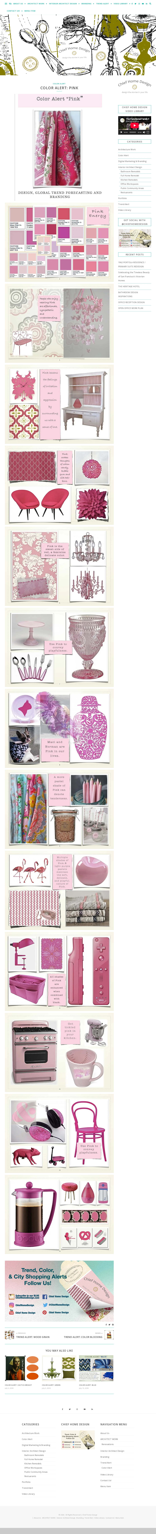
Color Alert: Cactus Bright (18, 1385)
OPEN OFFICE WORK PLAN (130, 308)
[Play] (121, 132)
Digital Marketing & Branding (132, 161)
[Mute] (144, 132)
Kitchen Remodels (129, 179)
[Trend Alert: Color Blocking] (109, 1334)
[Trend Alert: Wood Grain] (9, 1334)
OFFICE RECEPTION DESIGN (131, 302)
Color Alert (59, 84)
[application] (134, 125)
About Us (18, 3)
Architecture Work (127, 149)
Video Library (121, 3)
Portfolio (122, 198)
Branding (86, 3)
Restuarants (126, 192)
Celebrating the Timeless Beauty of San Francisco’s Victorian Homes (134, 276)
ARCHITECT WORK (36, 3)
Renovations (108, 1444)
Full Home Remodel (130, 175)
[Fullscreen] (148, 132)
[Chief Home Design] (78, 45)
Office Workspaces (130, 184)
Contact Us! (13, 11)
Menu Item (29, 11)
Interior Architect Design (63, 3)
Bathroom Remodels (130, 171)
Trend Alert (102, 3)
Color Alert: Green (51, 1385)
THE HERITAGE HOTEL (129, 286)
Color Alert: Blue (87, 1385)
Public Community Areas (132, 188)
